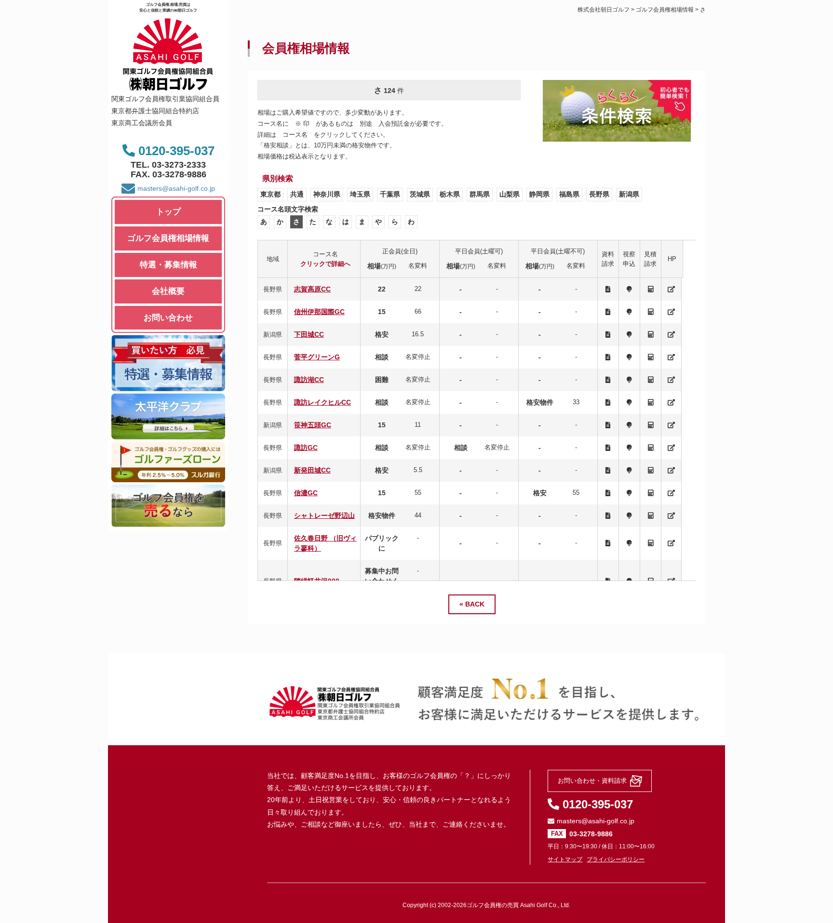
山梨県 (509, 194)
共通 (297, 194)
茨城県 (420, 194)
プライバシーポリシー (616, 859)
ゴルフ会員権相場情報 (168, 238)
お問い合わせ (168, 317)
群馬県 (480, 194)
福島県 (569, 194)
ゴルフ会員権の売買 (493, 905)
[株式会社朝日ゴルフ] (168, 87)
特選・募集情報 (168, 264)
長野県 (599, 194)
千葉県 (390, 194)
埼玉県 (360, 194)
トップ (168, 211)
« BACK (471, 604)
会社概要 (168, 291)
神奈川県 (326, 194)
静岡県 (539, 194)
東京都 (270, 194)
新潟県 (629, 194)
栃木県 (450, 194)
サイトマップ (565, 859)
